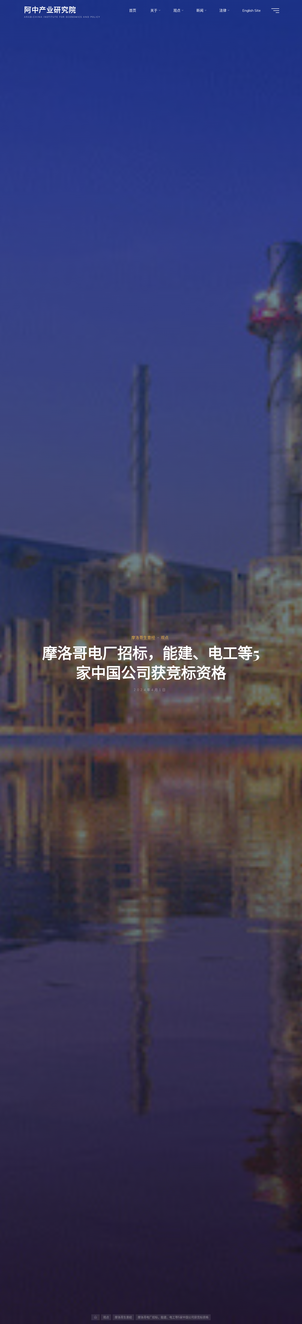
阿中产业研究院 (50, 9)
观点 (165, 637)
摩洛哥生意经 (143, 637)
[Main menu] (275, 10)
